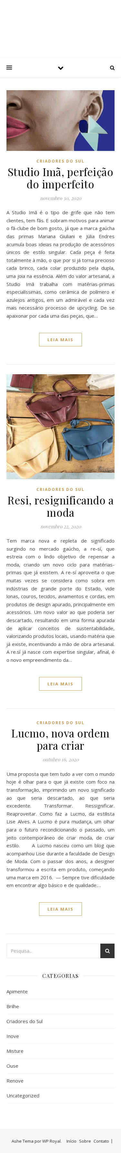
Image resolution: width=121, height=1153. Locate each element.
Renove (15, 1080)
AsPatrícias (61, 23)
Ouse (12, 1066)
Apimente (17, 991)
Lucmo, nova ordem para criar (60, 739)
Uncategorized (22, 1095)
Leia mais (60, 340)
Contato (101, 1141)
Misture (15, 1051)
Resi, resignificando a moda (60, 506)
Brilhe (12, 1006)
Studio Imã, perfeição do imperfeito (61, 177)
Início (71, 1141)
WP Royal (51, 1141)
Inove (12, 1036)
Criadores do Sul (60, 161)
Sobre (85, 1141)
